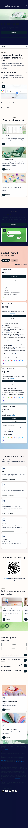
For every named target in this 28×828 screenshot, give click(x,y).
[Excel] (9, 360)
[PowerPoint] (11, 360)
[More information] (8, 330)
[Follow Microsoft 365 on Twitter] (6, 791)
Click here (5, 578)
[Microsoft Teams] (3, 363)
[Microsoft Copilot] (3, 360)
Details (6, 749)
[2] (2, 765)
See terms (12, 313)
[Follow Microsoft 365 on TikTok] (16, 791)
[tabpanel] (14, 353)
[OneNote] (17, 360)
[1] (1, 751)
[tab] (5, 260)
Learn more (12, 8)
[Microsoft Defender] (22, 360)
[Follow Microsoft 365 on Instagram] (13, 791)
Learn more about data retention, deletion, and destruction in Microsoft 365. (13, 762)
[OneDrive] (3, 298)
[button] (14, 46)
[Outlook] (14, 360)
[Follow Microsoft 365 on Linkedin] (3, 791)
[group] (11, 609)
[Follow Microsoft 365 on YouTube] (10, 791)
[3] (2, 780)
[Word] (6, 360)
